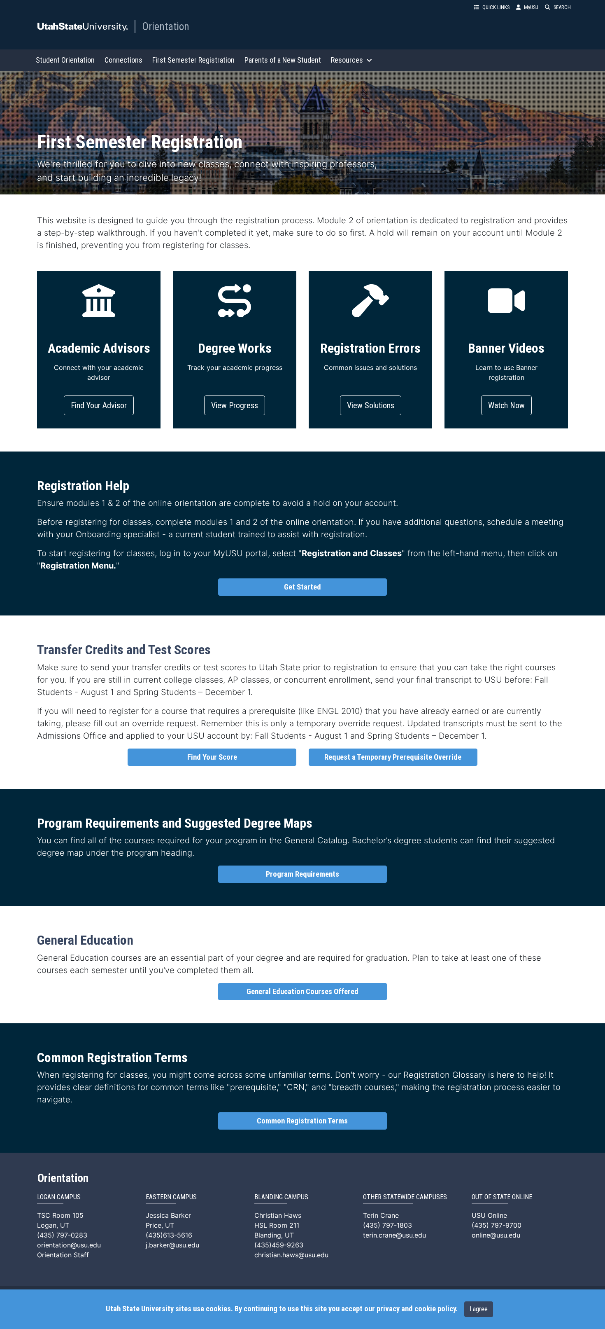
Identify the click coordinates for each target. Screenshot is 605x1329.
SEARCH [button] (562, 7)
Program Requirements (302, 874)
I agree (479, 1309)
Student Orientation (65, 60)
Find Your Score (212, 757)
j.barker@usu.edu (172, 1245)
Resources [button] (347, 60)
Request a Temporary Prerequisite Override (392, 757)
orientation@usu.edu (69, 1245)
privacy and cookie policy (416, 1308)
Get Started (302, 587)
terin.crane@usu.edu (394, 1235)
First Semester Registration (193, 60)
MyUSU (531, 7)
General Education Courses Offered (302, 991)
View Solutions (370, 405)
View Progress (234, 405)
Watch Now (506, 405)
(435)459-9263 (278, 1245)
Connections (123, 60)
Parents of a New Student (282, 60)
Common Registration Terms (302, 1120)
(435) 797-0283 (62, 1235)
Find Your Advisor (99, 405)
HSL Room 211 (276, 1225)
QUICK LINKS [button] (496, 7)
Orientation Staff (63, 1255)
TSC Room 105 (60, 1215)
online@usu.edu (496, 1235)
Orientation (165, 26)
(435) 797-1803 (387, 1225)
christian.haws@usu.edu (291, 1255)
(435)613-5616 (169, 1235)
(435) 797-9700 (496, 1225)
